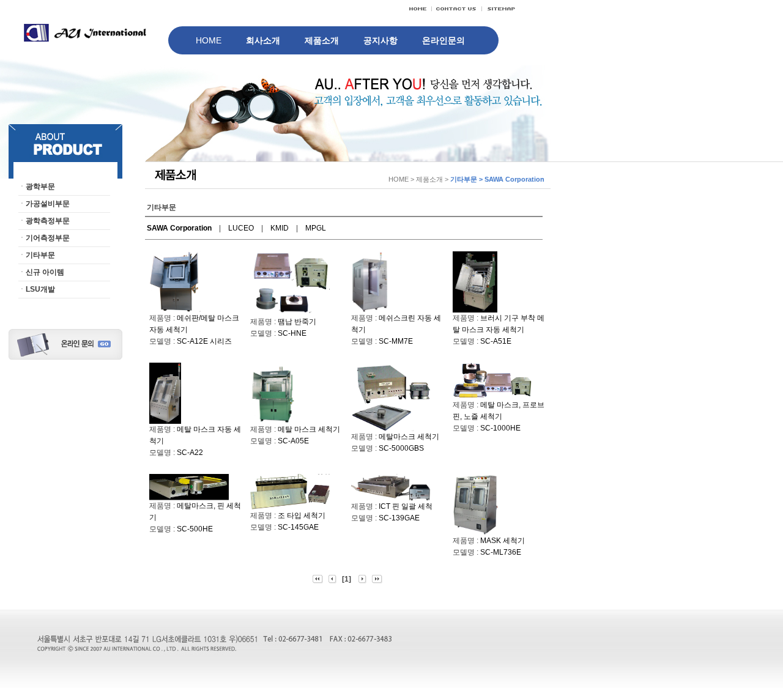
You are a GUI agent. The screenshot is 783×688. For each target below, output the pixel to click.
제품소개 (322, 40)
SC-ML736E (500, 552)
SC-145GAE (298, 527)
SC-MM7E (396, 341)
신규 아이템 (45, 272)
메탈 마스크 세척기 (309, 429)
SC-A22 (190, 452)
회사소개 (263, 40)
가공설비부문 (48, 203)
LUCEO (241, 228)
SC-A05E (293, 441)
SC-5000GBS (401, 448)
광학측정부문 (48, 220)
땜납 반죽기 (297, 321)
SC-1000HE (500, 428)
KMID (279, 228)
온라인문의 (443, 40)
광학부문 (40, 186)
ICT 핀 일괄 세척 (405, 506)
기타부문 (40, 255)
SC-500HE (195, 529)
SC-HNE (296, 333)
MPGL (315, 228)
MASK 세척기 (502, 540)
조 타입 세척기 (301, 515)
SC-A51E (495, 341)
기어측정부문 (48, 238)
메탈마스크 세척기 (409, 436)
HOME (208, 40)
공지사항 (380, 40)
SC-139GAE (399, 518)
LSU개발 (40, 289)
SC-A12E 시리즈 (204, 341)
